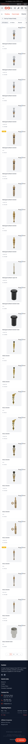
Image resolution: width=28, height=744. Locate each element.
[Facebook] (2, 675)
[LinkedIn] (4, 675)
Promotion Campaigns (6, 688)
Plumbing (7, 14)
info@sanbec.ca (8, 703)
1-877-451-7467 (8, 701)
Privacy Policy (4, 686)
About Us (3, 682)
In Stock (12, 22)
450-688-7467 (7, 699)
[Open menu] (2, 8)
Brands (20, 22)
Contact (3, 684)
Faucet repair (15, 14)
